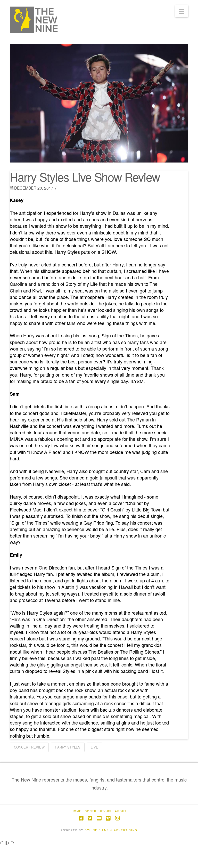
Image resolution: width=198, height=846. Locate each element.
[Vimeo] (108, 818)
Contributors (98, 811)
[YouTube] (99, 818)
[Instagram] (117, 818)
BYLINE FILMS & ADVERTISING (111, 830)
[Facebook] (81, 818)
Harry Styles (67, 747)
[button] (181, 11)
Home (76, 811)
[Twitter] (90, 818)
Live (94, 747)
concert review (29, 747)
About (121, 811)
